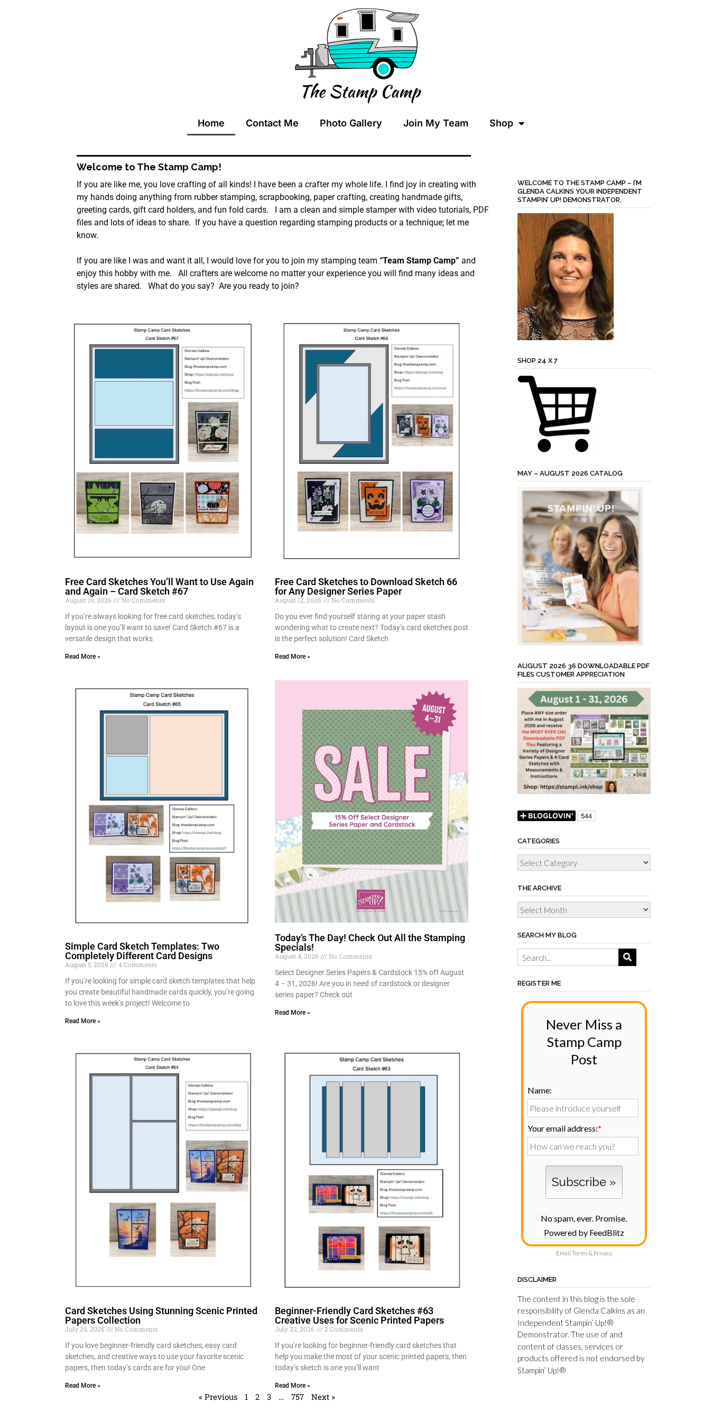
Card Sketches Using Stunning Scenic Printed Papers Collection (161, 1315)
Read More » (82, 656)
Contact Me (272, 123)
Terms (580, 1253)
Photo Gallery (351, 123)
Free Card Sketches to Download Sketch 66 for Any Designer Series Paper (366, 586)
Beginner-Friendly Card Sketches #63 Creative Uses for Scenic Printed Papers (359, 1315)
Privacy (603, 1253)
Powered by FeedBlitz (584, 1232)
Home (211, 123)
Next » (323, 1396)
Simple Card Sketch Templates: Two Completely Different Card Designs (142, 951)
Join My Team (435, 123)
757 (297, 1396)
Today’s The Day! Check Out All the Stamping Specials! (370, 942)
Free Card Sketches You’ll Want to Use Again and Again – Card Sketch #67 (159, 586)
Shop (501, 123)
